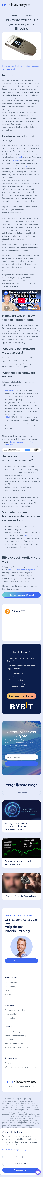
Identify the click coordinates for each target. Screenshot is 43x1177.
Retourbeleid (10, 1018)
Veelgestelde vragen (13, 1032)
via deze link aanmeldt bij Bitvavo (22, 570)
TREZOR (8, 417)
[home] (16, 5)
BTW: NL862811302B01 (15, 1044)
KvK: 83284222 (11, 1040)
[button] (39, 5)
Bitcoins (16, 160)
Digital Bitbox (11, 391)
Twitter (8, 990)
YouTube (8, 994)
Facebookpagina (12, 987)
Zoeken (8, 1063)
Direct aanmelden (21, 961)
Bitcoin (20, 157)
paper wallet (28, 535)
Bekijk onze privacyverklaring (14, 1150)
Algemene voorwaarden (15, 1010)
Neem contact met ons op (16, 1036)
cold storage (23, 166)
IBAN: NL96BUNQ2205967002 (17, 1047)
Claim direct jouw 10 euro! (21, 595)
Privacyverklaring (12, 1014)
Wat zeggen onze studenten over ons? (20, 1067)
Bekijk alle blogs (21, 792)
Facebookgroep (11, 983)
